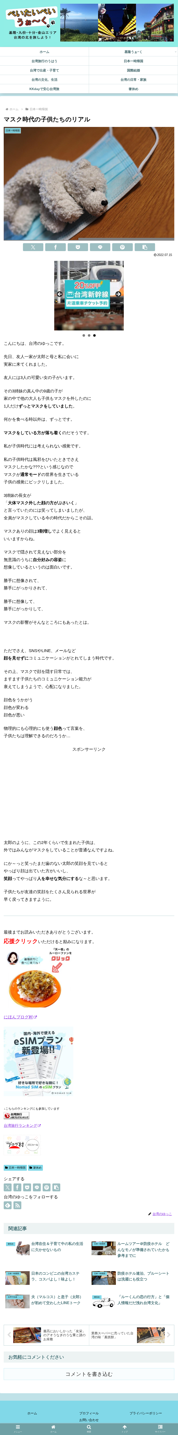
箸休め (37, 1167)
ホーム (32, 1413)
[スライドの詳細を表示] (89, 295)
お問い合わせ (89, 1420)
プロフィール (89, 1413)
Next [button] (117, 294)
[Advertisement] (89, 785)
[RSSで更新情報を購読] (17, 1205)
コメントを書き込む (89, 1374)
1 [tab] (84, 335)
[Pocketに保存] (78, 247)
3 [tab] (94, 335)
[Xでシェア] (33, 247)
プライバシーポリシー (146, 1413)
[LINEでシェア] (100, 247)
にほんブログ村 (18, 1017)
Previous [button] (60, 294)
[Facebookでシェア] (55, 247)
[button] (145, 247)
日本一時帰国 (17, 1167)
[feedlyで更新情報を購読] (8, 1205)
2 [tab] (89, 335)
